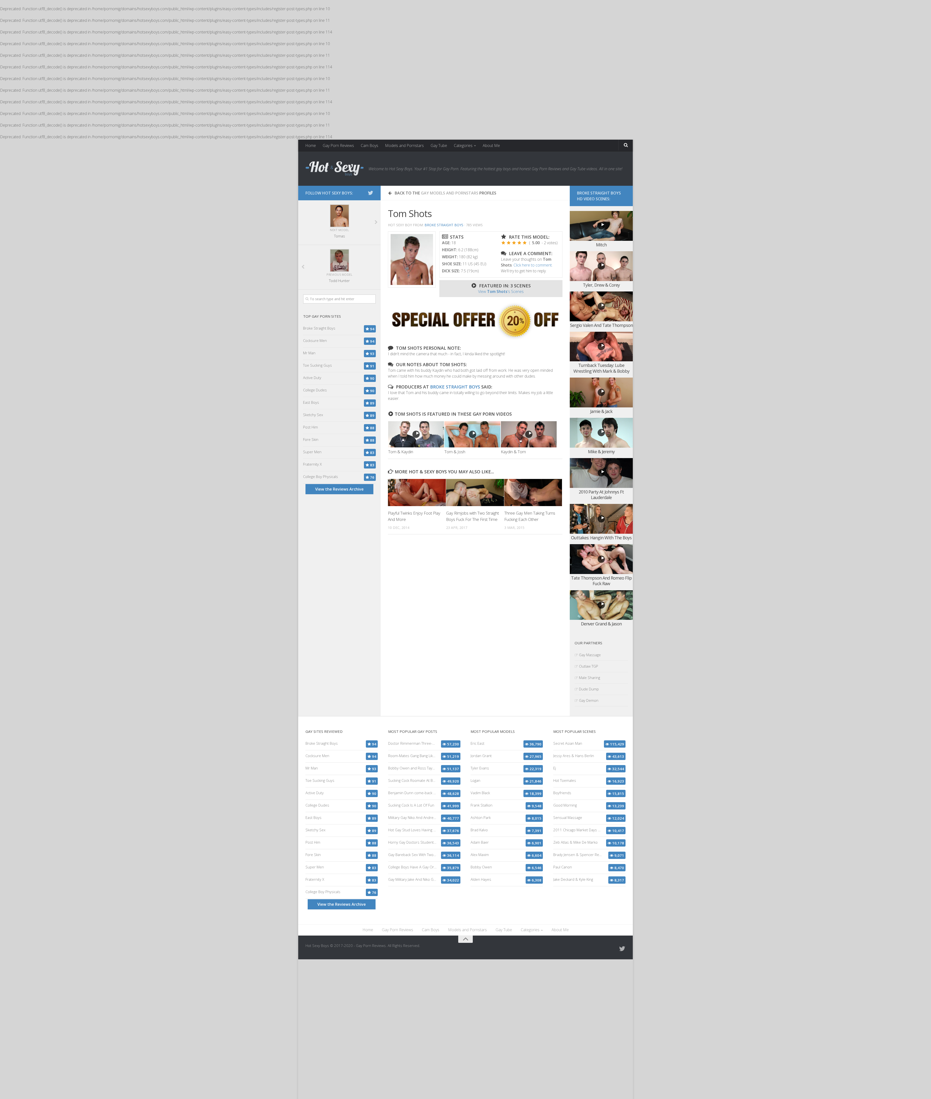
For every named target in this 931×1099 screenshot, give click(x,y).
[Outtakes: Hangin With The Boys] (601, 519)
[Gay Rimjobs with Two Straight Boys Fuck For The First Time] (475, 492)
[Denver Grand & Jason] (601, 605)
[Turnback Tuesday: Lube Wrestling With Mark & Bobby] (601, 347)
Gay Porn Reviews (338, 145)
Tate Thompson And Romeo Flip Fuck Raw (601, 580)
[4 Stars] (519, 242)
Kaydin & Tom (513, 451)
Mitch (601, 245)
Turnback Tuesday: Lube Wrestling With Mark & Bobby (601, 368)
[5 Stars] (524, 242)
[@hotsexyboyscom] (370, 193)
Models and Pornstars (404, 145)
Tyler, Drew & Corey (601, 285)
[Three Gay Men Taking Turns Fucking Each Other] (533, 492)
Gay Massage (590, 654)
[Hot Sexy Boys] (334, 169)
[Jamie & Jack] (601, 392)
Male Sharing (589, 677)
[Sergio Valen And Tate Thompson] (601, 306)
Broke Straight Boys (444, 225)
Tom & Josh (454, 451)
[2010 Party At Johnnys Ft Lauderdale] (601, 473)
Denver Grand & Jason (601, 624)
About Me (491, 145)
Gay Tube (439, 145)
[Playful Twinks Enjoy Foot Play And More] (417, 492)
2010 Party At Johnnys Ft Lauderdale (601, 494)
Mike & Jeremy (601, 451)
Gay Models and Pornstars (449, 193)
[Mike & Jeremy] (601, 433)
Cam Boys (369, 145)
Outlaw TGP (588, 666)
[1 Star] (503, 242)
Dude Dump (589, 689)
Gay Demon (588, 700)
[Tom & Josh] (472, 434)
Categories (463, 145)
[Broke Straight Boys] (475, 338)
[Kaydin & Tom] (529, 434)
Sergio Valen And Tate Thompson (601, 325)
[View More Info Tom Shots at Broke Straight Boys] (412, 259)
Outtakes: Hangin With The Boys (601, 538)
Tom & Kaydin (400, 451)
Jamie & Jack (601, 411)
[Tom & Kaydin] (416, 434)
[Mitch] (601, 226)
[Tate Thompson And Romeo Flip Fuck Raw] (601, 559)
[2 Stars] (508, 242)
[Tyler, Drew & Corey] (601, 266)
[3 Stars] (514, 242)
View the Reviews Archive (339, 489)
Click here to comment (533, 265)
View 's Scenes (501, 291)
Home (310, 145)
